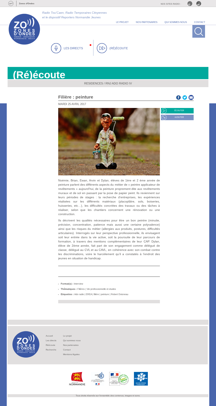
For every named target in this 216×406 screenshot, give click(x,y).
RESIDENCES (93, 83)
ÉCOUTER (179, 110)
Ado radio (79, 294)
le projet (122, 22)
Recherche (51, 350)
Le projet (67, 336)
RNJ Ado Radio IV (118, 83)
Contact (67, 350)
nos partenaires (146, 22)
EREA (89, 294)
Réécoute (50, 345)
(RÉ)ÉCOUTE (118, 48)
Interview (78, 283)
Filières (81, 289)
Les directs (51, 340)
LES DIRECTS (73, 48)
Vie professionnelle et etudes (101, 289)
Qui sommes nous (72, 340)
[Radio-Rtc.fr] (191, 3)
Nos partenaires (70, 345)
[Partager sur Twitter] (184, 97)
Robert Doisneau (119, 294)
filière (96, 294)
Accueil (49, 336)
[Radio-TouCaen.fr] (199, 3)
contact (199, 22)
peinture (105, 294)
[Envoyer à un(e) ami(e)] (191, 97)
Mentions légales (71, 354)
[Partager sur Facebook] (178, 97)
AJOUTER (179, 117)
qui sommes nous (176, 22)
